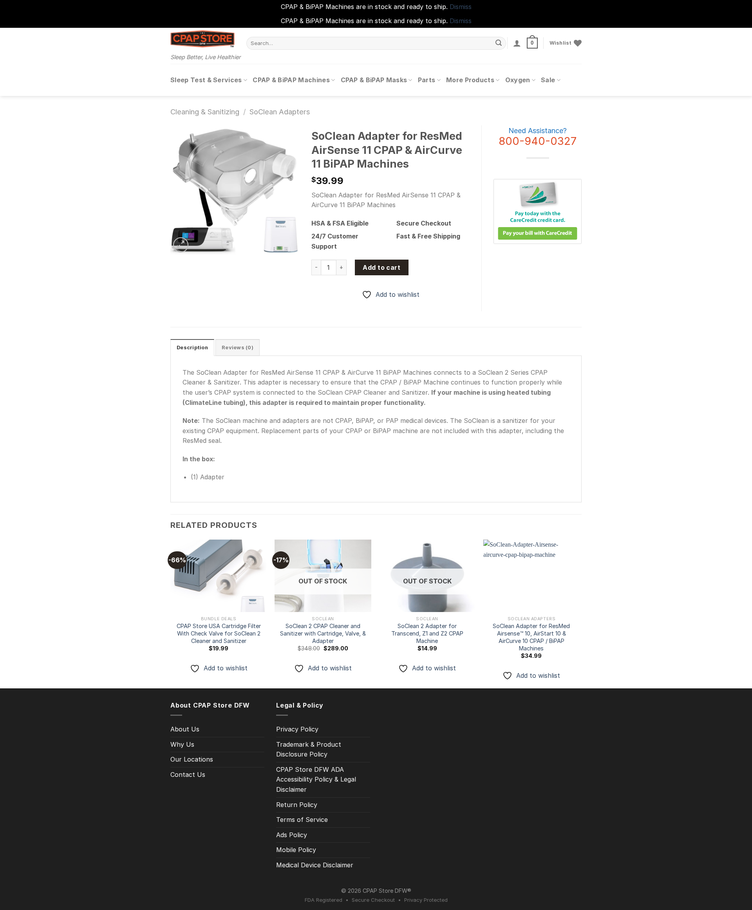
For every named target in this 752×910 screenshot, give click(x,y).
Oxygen (517, 80)
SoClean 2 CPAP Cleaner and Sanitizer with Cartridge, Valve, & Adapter (323, 633)
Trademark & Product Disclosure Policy (308, 749)
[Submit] (499, 43)
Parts (427, 80)
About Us (184, 729)
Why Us (182, 744)
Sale (548, 80)
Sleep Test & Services (206, 80)
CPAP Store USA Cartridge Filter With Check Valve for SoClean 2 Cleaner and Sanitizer (219, 633)
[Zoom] (180, 245)
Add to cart (381, 267)
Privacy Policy (297, 729)
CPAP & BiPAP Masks (374, 80)
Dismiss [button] (461, 7)
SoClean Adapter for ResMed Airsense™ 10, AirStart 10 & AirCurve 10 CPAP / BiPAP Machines (531, 637)
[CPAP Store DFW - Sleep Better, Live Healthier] (202, 39)
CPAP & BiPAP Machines (291, 80)
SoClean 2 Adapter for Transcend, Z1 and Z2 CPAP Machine (427, 633)
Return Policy (296, 805)
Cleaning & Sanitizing (204, 111)
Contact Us (187, 774)
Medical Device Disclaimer (314, 865)
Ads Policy (291, 835)
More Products (470, 80)
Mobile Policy (296, 850)
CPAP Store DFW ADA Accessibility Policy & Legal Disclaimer (316, 779)
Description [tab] (192, 347)
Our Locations (191, 759)
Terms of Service (302, 819)
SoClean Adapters (279, 111)
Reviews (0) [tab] (237, 347)
